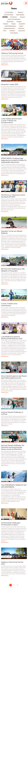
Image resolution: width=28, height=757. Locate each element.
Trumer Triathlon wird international (9, 304)
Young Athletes (14, 33)
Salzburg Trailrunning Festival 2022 (12, 563)
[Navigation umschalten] (26, 3)
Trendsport (12, 30)
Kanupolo (22, 17)
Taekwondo (21, 28)
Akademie (20, 12)
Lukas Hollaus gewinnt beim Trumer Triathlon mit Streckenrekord (11, 120)
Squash (21, 26)
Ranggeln (19, 21)
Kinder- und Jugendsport (14, 19)
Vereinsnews (21, 30)
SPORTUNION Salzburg (10, 26)
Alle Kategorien (9, 12)
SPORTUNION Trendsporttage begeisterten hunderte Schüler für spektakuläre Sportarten (14, 160)
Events (5, 17)
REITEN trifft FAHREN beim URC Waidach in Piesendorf (13, 270)
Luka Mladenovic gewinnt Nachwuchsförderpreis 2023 (11, 338)
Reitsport (5, 23)
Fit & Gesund (13, 17)
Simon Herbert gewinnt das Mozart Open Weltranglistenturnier (14, 377)
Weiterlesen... (5, 64)
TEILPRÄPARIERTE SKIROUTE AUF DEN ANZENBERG (14, 486)
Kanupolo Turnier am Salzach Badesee (11, 232)
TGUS (4, 30)
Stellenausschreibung (9, 28)
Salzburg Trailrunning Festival (12, 53)
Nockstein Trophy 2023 (9, 84)
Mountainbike (10, 21)
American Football (8, 14)
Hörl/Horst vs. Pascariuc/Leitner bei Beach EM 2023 (13, 196)
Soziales (13, 23)
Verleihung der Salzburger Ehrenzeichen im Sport (10, 524)
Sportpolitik (22, 23)
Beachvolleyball (20, 14)
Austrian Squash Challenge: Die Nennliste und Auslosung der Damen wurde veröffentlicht (12, 447)
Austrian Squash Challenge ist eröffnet (12, 413)
